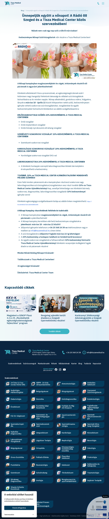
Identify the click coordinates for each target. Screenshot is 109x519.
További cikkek (55, 331)
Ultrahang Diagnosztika (16, 480)
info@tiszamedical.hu (40, 230)
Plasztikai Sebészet (66, 457)
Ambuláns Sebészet (91, 384)
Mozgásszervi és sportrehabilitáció (69, 480)
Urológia (39, 480)
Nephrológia (67, 440)
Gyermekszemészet (43, 425)
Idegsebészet (42, 433)
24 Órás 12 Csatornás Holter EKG (18, 384)
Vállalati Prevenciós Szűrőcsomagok (42, 504)
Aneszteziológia (68, 384)
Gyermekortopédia (17, 425)
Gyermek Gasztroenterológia (94, 417)
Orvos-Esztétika (17, 457)
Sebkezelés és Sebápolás (93, 465)
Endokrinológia (93, 399)
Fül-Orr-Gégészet (18, 416)
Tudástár (87, 363)
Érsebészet (15, 407)
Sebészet (66, 465)
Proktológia (92, 457)
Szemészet (15, 473)
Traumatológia (93, 473)
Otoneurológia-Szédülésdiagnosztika (68, 449)
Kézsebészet (92, 433)
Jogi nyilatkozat (44, 516)
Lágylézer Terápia (43, 440)
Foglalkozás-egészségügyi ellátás (93, 407)
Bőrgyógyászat (68, 391)
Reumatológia (42, 465)
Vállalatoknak (64, 363)
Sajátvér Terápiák (94, 480)
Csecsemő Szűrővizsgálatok (94, 391)
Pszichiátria (15, 465)
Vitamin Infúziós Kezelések (17, 488)
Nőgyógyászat (16, 448)
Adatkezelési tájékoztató (60, 516)
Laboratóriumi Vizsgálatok (16, 440)
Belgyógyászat (42, 391)
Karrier (74, 363)
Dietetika (40, 399)
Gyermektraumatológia (68, 425)
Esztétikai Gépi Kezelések (42, 407)
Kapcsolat (97, 363)
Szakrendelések (14, 363)
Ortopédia (40, 448)
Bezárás (105, 496)
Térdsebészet (67, 473)
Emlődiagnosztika (69, 399)
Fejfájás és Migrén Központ (68, 407)
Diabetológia (16, 399)
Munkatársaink (44, 363)
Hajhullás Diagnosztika (16, 433)
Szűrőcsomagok (29, 363)
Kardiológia (66, 433)
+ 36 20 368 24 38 (73, 352)
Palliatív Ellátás (42, 457)
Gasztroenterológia (69, 416)
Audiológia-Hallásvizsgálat (17, 391)
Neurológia (91, 440)
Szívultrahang (41, 473)
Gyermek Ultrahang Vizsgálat (93, 425)
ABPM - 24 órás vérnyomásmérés (43, 384)
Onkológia (91, 448)
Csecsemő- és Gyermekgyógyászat (43, 417)
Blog (22, 10)
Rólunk (54, 363)
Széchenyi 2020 (75, 516)
